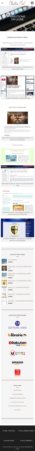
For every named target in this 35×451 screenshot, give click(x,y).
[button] (2, 3)
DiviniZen (17, 410)
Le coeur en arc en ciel (17, 402)
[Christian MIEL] (17, 3)
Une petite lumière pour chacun (17, 406)
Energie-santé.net (17, 145)
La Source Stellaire (17, 394)
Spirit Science (17, 390)
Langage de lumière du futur (17, 398)
